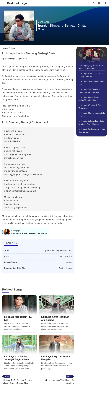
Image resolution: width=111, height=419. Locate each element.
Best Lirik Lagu (17, 3)
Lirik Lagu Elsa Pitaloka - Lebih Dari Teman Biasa (89, 90)
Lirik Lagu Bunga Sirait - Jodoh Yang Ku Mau (89, 98)
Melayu (69, 262)
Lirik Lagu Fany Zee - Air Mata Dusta (92, 82)
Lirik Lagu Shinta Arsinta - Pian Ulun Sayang (92, 130)
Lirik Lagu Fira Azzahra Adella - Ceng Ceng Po (91, 74)
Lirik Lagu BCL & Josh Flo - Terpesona (90, 106)
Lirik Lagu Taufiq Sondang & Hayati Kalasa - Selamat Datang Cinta (17, 381)
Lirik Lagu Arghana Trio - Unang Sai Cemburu (59, 381)
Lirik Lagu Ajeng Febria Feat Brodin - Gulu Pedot (91, 67)
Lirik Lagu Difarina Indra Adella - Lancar (92, 114)
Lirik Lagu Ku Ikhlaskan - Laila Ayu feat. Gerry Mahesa (91, 122)
